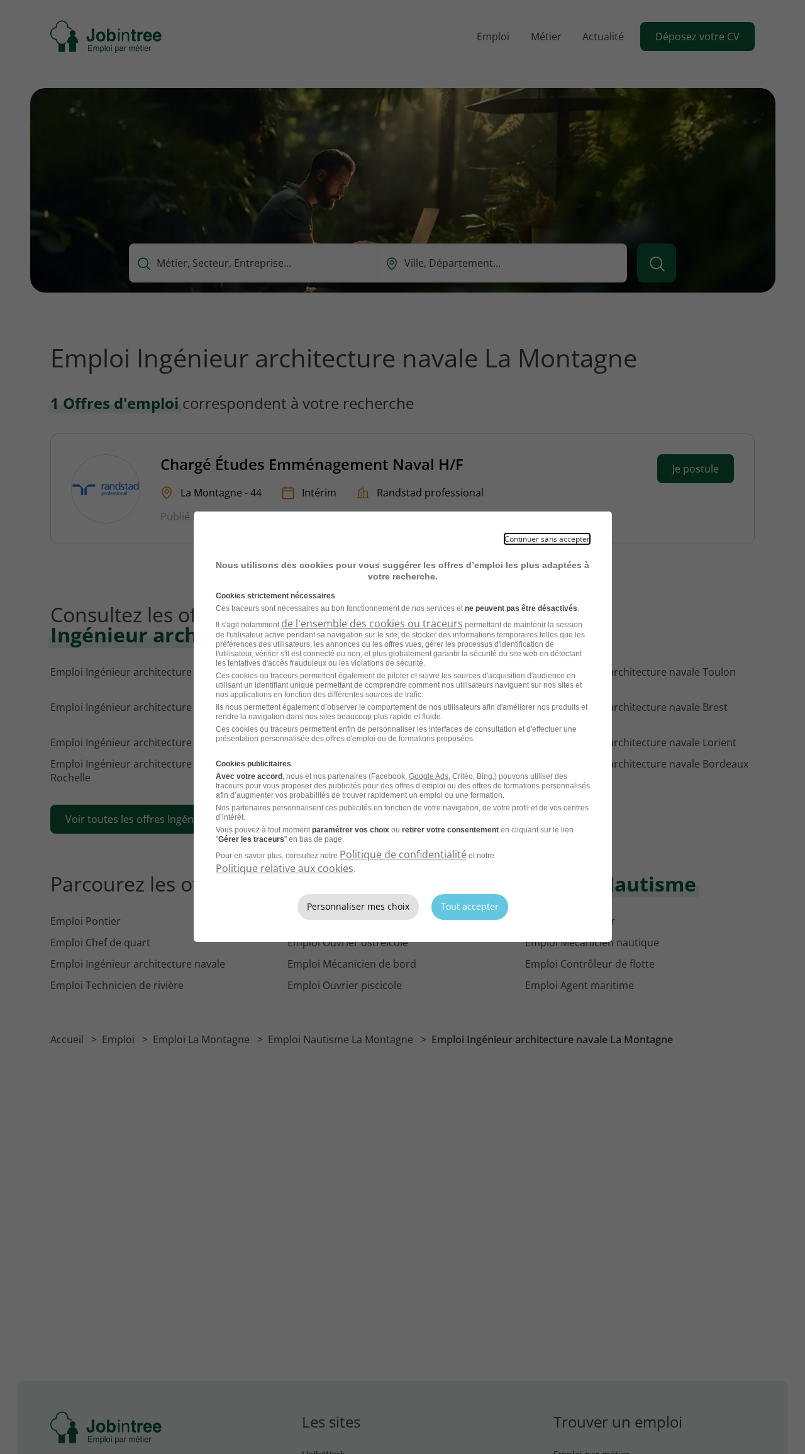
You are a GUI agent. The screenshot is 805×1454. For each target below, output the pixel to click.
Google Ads (428, 776)
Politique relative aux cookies (284, 868)
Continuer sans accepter (547, 539)
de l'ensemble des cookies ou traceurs (372, 623)
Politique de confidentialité (403, 854)
